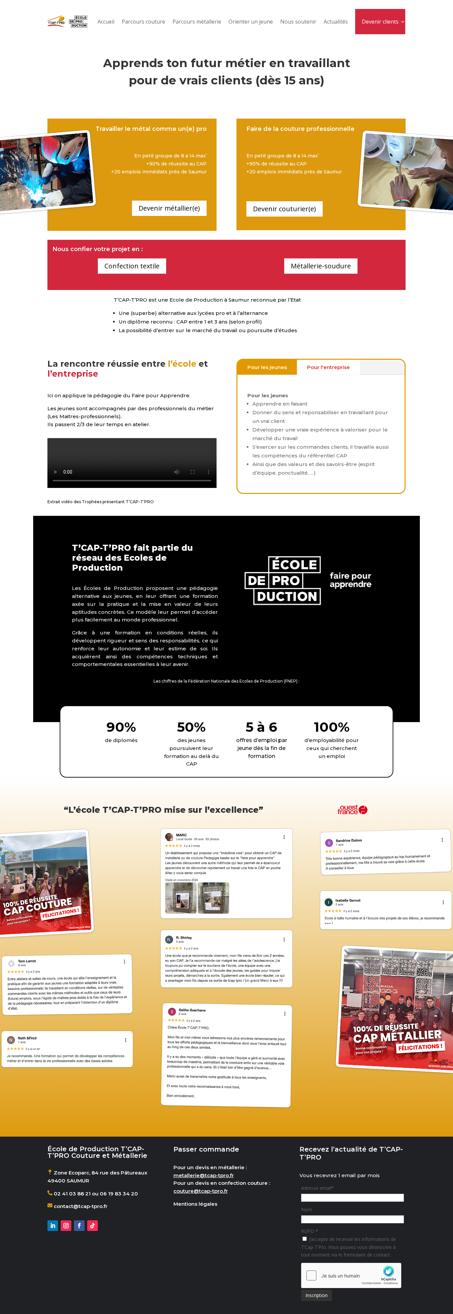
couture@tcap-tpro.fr (200, 1191)
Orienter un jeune (250, 21)
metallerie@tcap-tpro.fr (203, 1175)
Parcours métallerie (196, 21)
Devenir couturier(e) (284, 208)
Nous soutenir (298, 21)
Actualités (336, 21)
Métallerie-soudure (321, 265)
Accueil (105, 21)
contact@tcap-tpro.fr (79, 1206)
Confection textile (132, 265)
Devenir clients (380, 21)
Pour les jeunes (267, 367)
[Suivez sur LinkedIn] (52, 1225)
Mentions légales (195, 1204)
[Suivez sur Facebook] (79, 1225)
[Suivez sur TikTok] (92, 1225)
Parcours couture (143, 21)
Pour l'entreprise (328, 367)
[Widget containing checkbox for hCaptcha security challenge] (351, 1275)
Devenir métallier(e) (169, 208)
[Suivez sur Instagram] (66, 1225)
